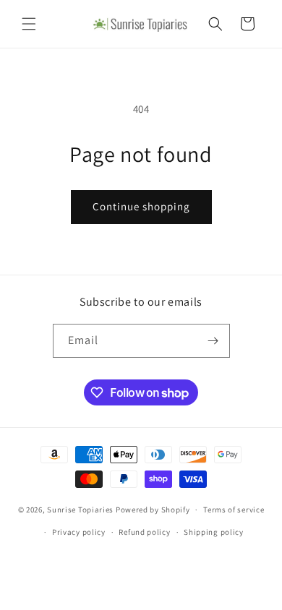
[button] (29, 24)
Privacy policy (79, 532)
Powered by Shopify (153, 509)
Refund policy (144, 532)
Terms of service (233, 509)
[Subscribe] (213, 341)
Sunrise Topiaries (80, 509)
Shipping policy (214, 532)
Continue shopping (141, 206)
